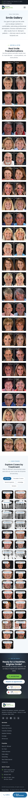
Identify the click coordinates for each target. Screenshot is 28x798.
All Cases (7, 478)
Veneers (14, 486)
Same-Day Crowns (7, 728)
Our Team (4, 749)
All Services (5, 738)
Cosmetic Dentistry (7, 731)
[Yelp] (18, 718)
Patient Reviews (6, 751)
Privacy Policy (5, 789)
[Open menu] (24, 7)
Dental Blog (5, 757)
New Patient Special (7, 759)
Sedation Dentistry (6, 733)
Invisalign (20, 482)
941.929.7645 (15, 676)
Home (10, 14)
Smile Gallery (5, 754)
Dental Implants (9, 482)
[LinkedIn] (10, 718)
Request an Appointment (14, 682)
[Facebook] (3, 718)
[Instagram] (7, 718)
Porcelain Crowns (18, 478)
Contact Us (5, 762)
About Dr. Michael (6, 746)
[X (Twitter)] (14, 718)
